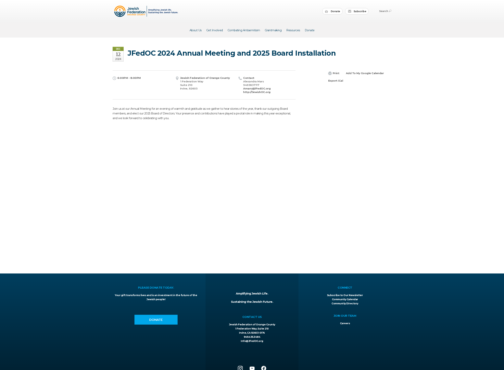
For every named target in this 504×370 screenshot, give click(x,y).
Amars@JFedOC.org (257, 88)
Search (383, 11)
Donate (335, 11)
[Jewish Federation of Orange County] (147, 11)
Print (336, 73)
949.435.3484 (252, 336)
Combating (244, 30)
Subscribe (359, 11)
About (196, 30)
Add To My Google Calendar (365, 73)
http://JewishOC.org (257, 92)
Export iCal (335, 80)
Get (214, 30)
